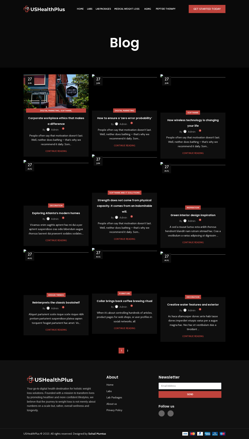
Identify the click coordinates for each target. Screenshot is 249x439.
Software (66, 110)
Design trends (56, 295)
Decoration (56, 205)
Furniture (124, 293)
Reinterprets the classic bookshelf (56, 303)
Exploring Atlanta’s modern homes (56, 213)
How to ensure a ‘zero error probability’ (124, 118)
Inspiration (193, 207)
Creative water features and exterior (193, 305)
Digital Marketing (49, 110)
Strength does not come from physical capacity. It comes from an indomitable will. (124, 206)
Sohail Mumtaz (97, 433)
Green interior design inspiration (193, 215)
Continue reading (56, 151)
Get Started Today (207, 9)
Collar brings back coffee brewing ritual (124, 301)
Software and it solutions (124, 192)
